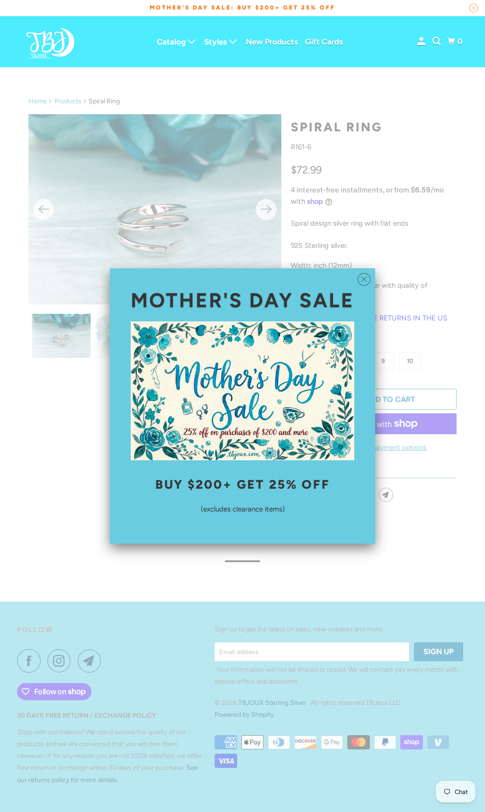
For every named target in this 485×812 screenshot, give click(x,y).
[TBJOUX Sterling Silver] (50, 42)
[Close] (364, 279)
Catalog (172, 41)
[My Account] (422, 41)
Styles (216, 41)
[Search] (437, 41)
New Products (272, 41)
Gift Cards (324, 41)
